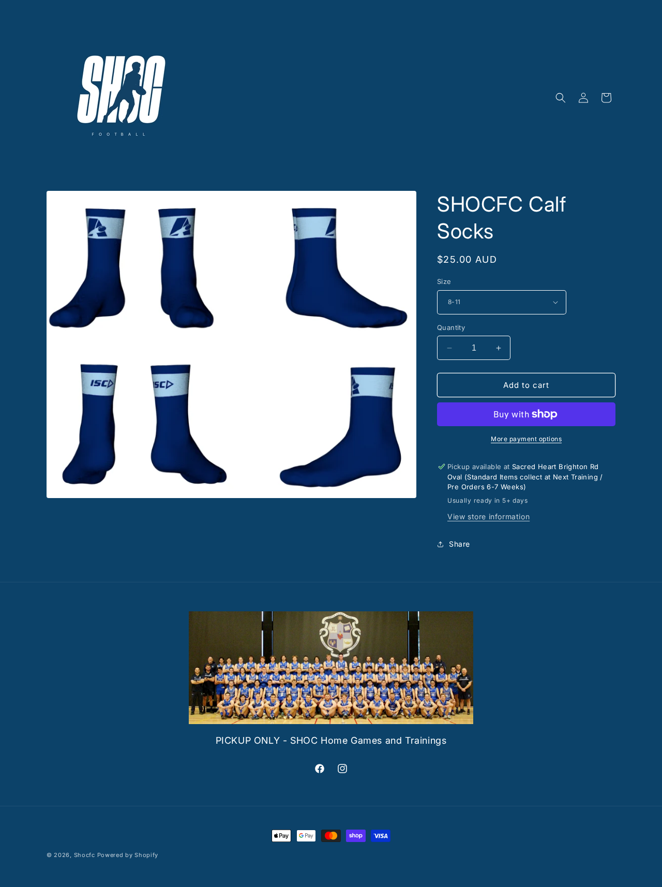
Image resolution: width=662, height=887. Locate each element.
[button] (560, 97)
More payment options (526, 439)
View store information (488, 516)
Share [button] (459, 543)
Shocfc (84, 855)
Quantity (451, 327)
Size (444, 281)
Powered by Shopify (128, 855)
